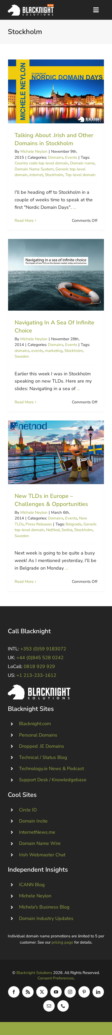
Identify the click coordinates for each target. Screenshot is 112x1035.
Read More (24, 220)
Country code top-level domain (41, 163)
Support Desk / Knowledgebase (52, 780)
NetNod (53, 529)
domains (22, 350)
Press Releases (39, 524)
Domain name (82, 163)
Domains (55, 157)
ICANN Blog (32, 885)
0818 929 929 (39, 666)
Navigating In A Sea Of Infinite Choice (56, 275)
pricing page (62, 942)
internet (36, 174)
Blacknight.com (35, 723)
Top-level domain (80, 174)
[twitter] (42, 992)
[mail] (49, 1006)
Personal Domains (38, 735)
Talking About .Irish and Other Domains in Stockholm (56, 91)
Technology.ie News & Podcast (51, 768)
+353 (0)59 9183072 (43, 649)
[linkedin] (98, 992)
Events (71, 157)
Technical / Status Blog (43, 757)
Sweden (22, 356)
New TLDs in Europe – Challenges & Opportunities (56, 452)
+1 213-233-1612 (36, 675)
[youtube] (56, 992)
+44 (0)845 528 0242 (40, 658)
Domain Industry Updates (46, 918)
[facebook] (14, 992)
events (37, 350)
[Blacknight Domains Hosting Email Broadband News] (31, 6)
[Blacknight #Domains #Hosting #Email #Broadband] (39, 687)
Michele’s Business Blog (44, 907)
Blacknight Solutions (34, 972)
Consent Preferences (56, 978)
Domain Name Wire (40, 843)
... (74, 207)
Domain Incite (33, 821)
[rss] (28, 992)
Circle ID (28, 810)
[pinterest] (84, 992)
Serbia (66, 529)
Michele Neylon (33, 151)
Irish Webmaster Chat (42, 855)
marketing (54, 350)
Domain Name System (34, 169)
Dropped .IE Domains (41, 746)
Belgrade (74, 524)
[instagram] (70, 992)
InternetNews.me (37, 832)
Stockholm (54, 174)
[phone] (63, 1006)
